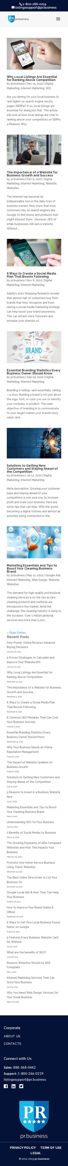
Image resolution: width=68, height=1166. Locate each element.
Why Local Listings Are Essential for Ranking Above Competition (32, 78)
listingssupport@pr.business (25, 1079)
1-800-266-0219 (34, 4)
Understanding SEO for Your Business (30, 822)
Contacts (12, 1044)
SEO (48, 88)
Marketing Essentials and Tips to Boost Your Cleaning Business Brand (32, 568)
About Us (12, 1036)
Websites (13, 188)
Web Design (39, 579)
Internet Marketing (32, 88)
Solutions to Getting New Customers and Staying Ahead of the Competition (32, 469)
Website (51, 183)
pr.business (18, 83)
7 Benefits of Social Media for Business (31, 832)
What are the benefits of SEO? (26, 952)
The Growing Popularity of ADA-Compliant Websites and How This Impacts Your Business (34, 847)
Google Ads (52, 575)
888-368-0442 (24, 1067)
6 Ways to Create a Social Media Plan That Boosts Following (31, 275)
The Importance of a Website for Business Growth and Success (32, 173)
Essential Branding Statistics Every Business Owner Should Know (33, 371)
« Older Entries (16, 632)
